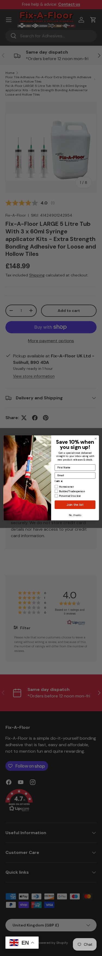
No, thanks (75, 515)
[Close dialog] (96, 439)
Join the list (75, 505)
